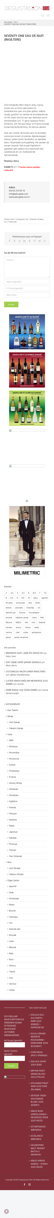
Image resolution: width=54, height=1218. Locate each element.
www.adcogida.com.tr (19, 197)
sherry (18, 627)
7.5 (45, 593)
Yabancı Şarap (16, 728)
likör (42, 617)
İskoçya (12, 813)
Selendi (42, 622)
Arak (11, 892)
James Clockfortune (20, 674)
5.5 (23, 593)
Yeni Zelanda (15, 856)
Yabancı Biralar (16, 874)
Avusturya (14, 758)
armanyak (20, 603)
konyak (9, 617)
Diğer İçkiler (13, 880)
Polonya (13, 844)
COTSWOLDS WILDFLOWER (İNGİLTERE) (25, 671)
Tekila (12, 971)
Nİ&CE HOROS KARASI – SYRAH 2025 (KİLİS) (39, 1163)
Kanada (12, 837)
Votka (12, 990)
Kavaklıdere (34, 612)
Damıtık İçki (14, 929)
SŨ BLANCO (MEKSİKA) (37, 1137)
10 (29, 598)
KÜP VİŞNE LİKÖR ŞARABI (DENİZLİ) (23, 662)
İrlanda (12, 807)
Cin (27, 219)
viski (18, 632)
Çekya (12, 764)
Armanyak (14, 898)
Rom (11, 959)
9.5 (22, 598)
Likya (34, 617)
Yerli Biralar (14, 868)
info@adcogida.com (18, 194)
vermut (9, 632)
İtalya (11, 825)
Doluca (22, 612)
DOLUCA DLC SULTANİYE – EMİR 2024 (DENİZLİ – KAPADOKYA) (37, 1021)
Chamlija (30, 608)
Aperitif (12, 886)
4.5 (12, 593)
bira (30, 603)
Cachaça (13, 916)
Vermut (12, 983)
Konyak (12, 935)
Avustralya (14, 752)
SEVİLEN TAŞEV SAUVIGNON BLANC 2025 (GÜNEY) (38, 1100)
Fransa (12, 777)
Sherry (12, 965)
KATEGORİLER (13, 704)
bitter (37, 603)
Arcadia (9, 603)
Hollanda (13, 789)
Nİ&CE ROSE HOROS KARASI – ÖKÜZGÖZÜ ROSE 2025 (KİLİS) (39, 1116)
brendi (8, 608)
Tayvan (12, 850)
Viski (9, 734)
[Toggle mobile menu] (48, 15)
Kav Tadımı (12, 710)
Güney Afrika (15, 783)
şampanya (36, 632)
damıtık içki (11, 612)
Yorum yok (12, 222)
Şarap (10, 716)
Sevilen (9, 627)
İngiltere (13, 801)
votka (25, 632)
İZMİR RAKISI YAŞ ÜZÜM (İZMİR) (21, 690)
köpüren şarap (22, 617)
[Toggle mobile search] (42, 15)
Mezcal (9, 622)
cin (5, 222)
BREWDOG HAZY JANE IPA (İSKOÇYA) (24, 653)
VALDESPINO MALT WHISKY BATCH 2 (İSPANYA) (38, 1150)
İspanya (13, 819)
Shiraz (28, 627)
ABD (11, 740)
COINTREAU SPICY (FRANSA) (39, 1054)
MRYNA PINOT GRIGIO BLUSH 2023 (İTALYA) (38, 1073)
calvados (19, 608)
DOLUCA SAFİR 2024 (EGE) (38, 1063)
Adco (41, 219)
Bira (9, 862)
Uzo (11, 977)
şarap (8, 637)
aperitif (45, 598)
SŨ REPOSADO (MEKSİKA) (38, 1128)
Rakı (11, 953)
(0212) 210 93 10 (17, 190)
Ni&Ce (18, 622)
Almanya (13, 746)
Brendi (12, 910)
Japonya (13, 831)
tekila (36, 627)
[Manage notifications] (6, 1211)
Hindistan (13, 795)
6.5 (34, 593)
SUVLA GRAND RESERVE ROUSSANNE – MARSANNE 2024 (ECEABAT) (39, 1039)
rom (33, 622)
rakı (26, 622)
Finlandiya (14, 770)
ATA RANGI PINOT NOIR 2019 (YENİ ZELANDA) (39, 1086)
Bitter (12, 904)
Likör (11, 941)
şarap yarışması (21, 637)
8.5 (11, 598)
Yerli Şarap (14, 722)
